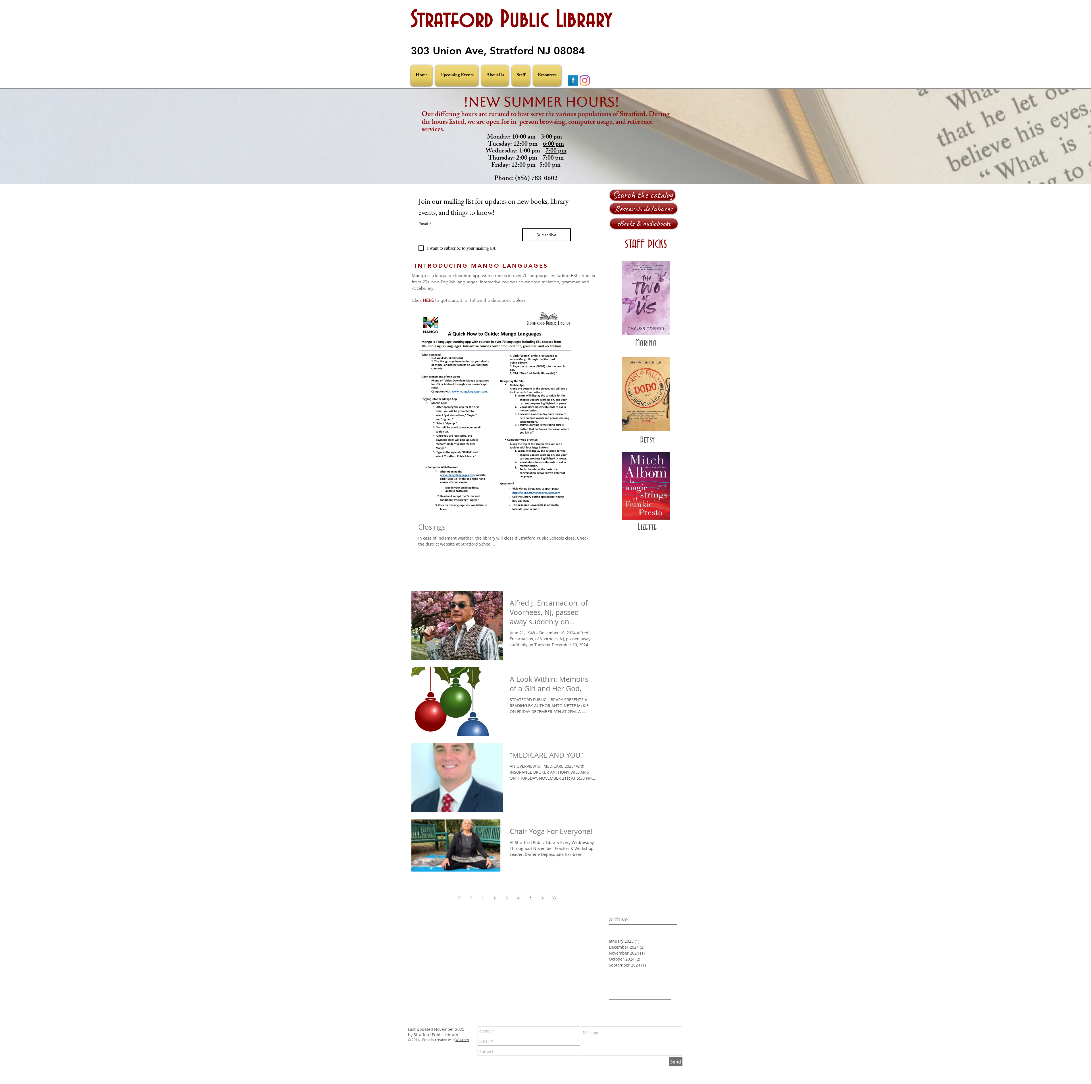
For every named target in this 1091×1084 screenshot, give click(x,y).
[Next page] (542, 898)
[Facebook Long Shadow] (573, 80)
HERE (429, 300)
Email (425, 223)
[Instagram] (585, 80)
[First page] (459, 898)
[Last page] (554, 898)
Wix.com (462, 1039)
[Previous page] (471, 898)
